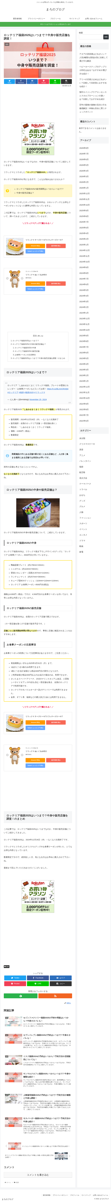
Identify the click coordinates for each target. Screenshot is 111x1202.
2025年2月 (84, 239)
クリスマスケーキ (87, 444)
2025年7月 (84, 222)
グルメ (82, 506)
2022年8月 (84, 409)
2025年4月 (84, 233)
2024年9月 (84, 267)
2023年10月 (84, 330)
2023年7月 (84, 347)
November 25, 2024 (38, 399)
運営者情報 (46, 1195)
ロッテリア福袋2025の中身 (25, 348)
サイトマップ (86, 1195)
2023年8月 (84, 341)
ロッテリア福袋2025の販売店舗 (27, 351)
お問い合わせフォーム (100, 1195)
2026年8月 (84, 148)
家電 (81, 552)
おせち (82, 495)
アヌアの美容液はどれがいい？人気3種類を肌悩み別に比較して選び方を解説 (93, 57)
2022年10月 (84, 398)
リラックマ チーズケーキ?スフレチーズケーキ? (44, 240)
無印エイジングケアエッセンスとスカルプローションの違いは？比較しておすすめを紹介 (93, 95)
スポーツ (83, 523)
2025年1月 (84, 245)
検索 (81, 33)
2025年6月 (84, 228)
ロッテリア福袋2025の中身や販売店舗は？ (29, 344)
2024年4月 (84, 296)
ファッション (85, 518)
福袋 (7, 966)
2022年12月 (84, 387)
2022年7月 (84, 415)
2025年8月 (84, 216)
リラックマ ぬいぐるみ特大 (36, 275)
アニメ (82, 455)
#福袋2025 (29, 392)
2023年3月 (84, 370)
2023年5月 (84, 358)
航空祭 (82, 472)
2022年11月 (84, 392)
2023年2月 (84, 375)
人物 (81, 512)
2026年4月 (84, 171)
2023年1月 (84, 381)
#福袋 (21, 392)
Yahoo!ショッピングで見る (35, 251)
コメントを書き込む (38, 1174)
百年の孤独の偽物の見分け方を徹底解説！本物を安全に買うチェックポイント (93, 108)
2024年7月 (84, 279)
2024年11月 (84, 256)
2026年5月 (84, 165)
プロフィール (74, 1195)
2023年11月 (84, 324)
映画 (81, 546)
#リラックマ (39, 392)
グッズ (82, 501)
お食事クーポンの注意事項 (25, 355)
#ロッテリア (12, 392)
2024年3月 (84, 301)
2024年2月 (84, 307)
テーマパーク (85, 484)
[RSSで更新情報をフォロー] (55, 995)
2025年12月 (84, 193)
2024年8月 (84, 273)
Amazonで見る (35, 246)
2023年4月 (84, 364)
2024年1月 (84, 313)
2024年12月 (84, 250)
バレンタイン (85, 461)
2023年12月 (84, 319)
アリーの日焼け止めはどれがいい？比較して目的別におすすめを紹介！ (93, 83)
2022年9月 (84, 404)
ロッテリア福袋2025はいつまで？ (26, 341)
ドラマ (82, 541)
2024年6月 (84, 284)
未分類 (82, 438)
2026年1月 (84, 188)
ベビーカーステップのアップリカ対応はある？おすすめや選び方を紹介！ (93, 70)
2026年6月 (84, 159)
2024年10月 (84, 262)
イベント (83, 529)
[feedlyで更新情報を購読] (21, 995)
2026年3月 (84, 176)
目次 (35, 336)
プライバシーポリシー (60, 1195)
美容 (81, 450)
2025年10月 (84, 205)
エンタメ (83, 535)
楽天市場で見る (55, 246)
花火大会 (83, 478)
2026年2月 (84, 182)
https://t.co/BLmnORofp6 (57, 389)
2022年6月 (84, 421)
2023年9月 (84, 336)
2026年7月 (84, 154)
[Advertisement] (38, 104)
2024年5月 (84, 290)
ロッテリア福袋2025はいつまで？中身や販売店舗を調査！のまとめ (39, 358)
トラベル (83, 489)
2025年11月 (84, 199)
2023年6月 (84, 353)
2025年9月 (84, 210)
